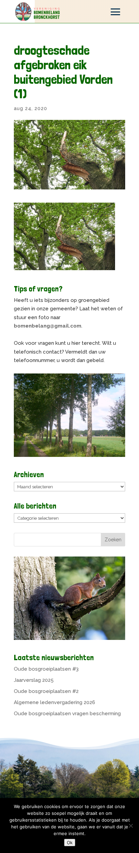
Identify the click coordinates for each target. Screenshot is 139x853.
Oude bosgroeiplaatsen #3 (46, 669)
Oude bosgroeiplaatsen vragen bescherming (67, 713)
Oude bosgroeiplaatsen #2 (46, 691)
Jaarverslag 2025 (34, 680)
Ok (70, 842)
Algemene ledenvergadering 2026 (54, 702)
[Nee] (130, 825)
